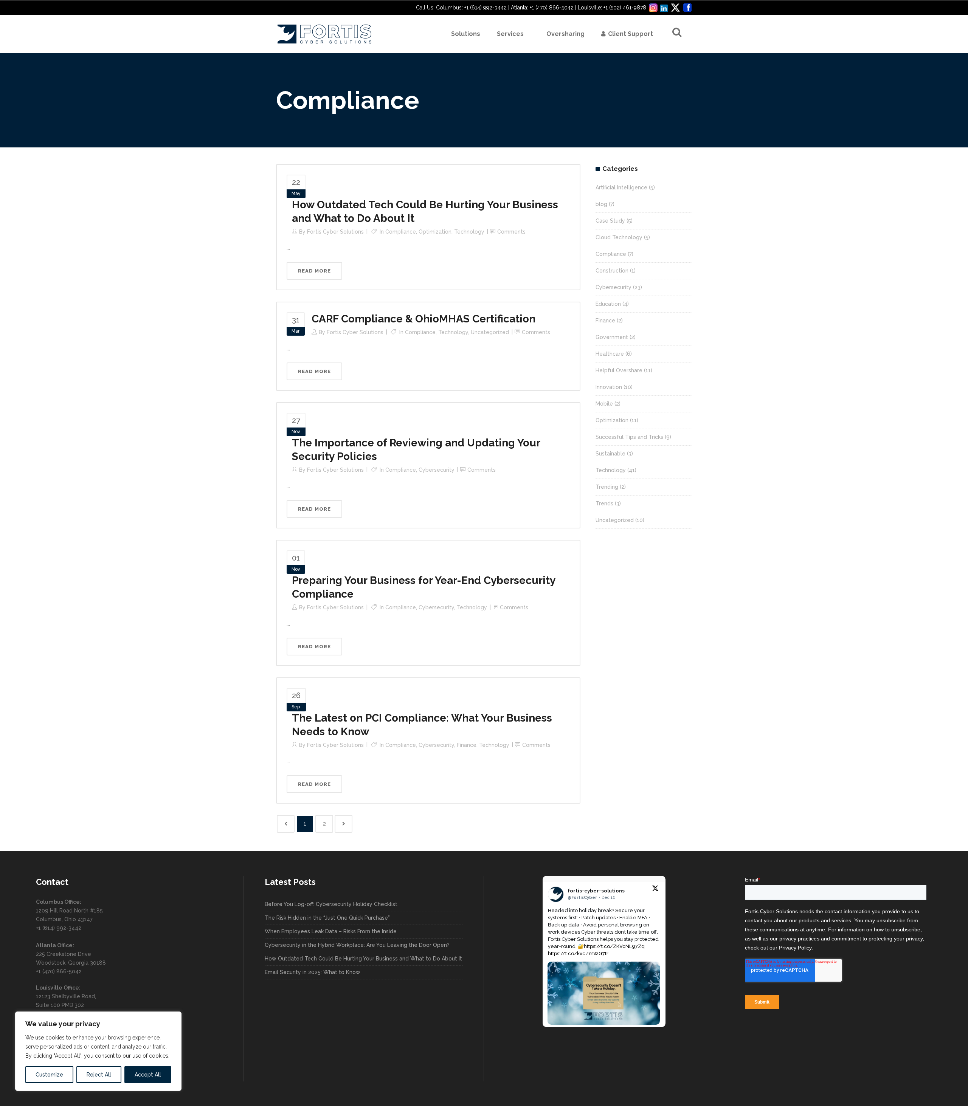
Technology (469, 232)
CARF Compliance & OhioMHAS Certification (423, 319)
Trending (607, 487)
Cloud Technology (619, 237)
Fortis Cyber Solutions (335, 232)
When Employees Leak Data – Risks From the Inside (331, 931)
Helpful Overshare (619, 370)
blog (601, 204)
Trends (604, 503)
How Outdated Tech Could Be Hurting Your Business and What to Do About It (363, 959)
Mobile (604, 404)
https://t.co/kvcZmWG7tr (578, 953)
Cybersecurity (437, 470)
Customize (49, 1075)
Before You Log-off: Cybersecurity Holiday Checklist (331, 904)
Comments (511, 232)
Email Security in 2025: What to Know (312, 972)
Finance (466, 745)
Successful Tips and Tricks (629, 437)
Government (612, 337)
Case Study (610, 221)
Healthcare (610, 354)
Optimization (435, 232)
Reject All (99, 1075)
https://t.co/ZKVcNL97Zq (614, 946)
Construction (612, 271)
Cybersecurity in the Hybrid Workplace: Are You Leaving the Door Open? (357, 945)
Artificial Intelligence (621, 187)
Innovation (609, 387)
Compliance (400, 232)
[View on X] (655, 890)
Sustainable (610, 454)
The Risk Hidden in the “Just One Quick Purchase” (327, 918)
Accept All (148, 1075)
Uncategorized (490, 332)
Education (608, 304)
